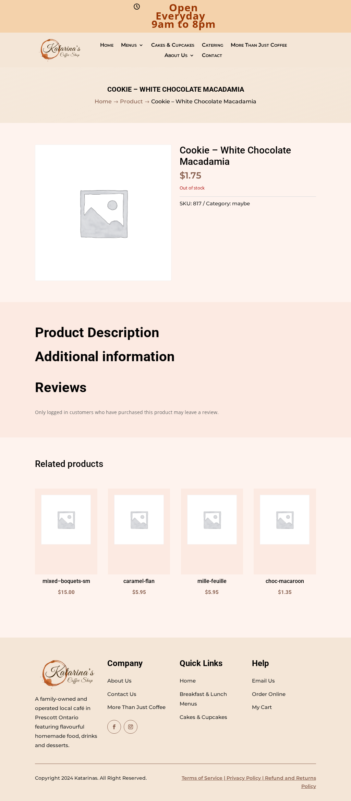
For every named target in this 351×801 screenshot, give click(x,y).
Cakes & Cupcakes (172, 45)
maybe (241, 203)
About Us (176, 55)
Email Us (263, 680)
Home (106, 45)
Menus (129, 45)
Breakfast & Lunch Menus (203, 699)
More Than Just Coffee (259, 45)
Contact (212, 55)
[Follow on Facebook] (114, 727)
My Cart (262, 707)
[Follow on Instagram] (130, 727)
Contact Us (121, 694)
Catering (212, 45)
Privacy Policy (244, 778)
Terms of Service (202, 778)
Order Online (269, 694)
